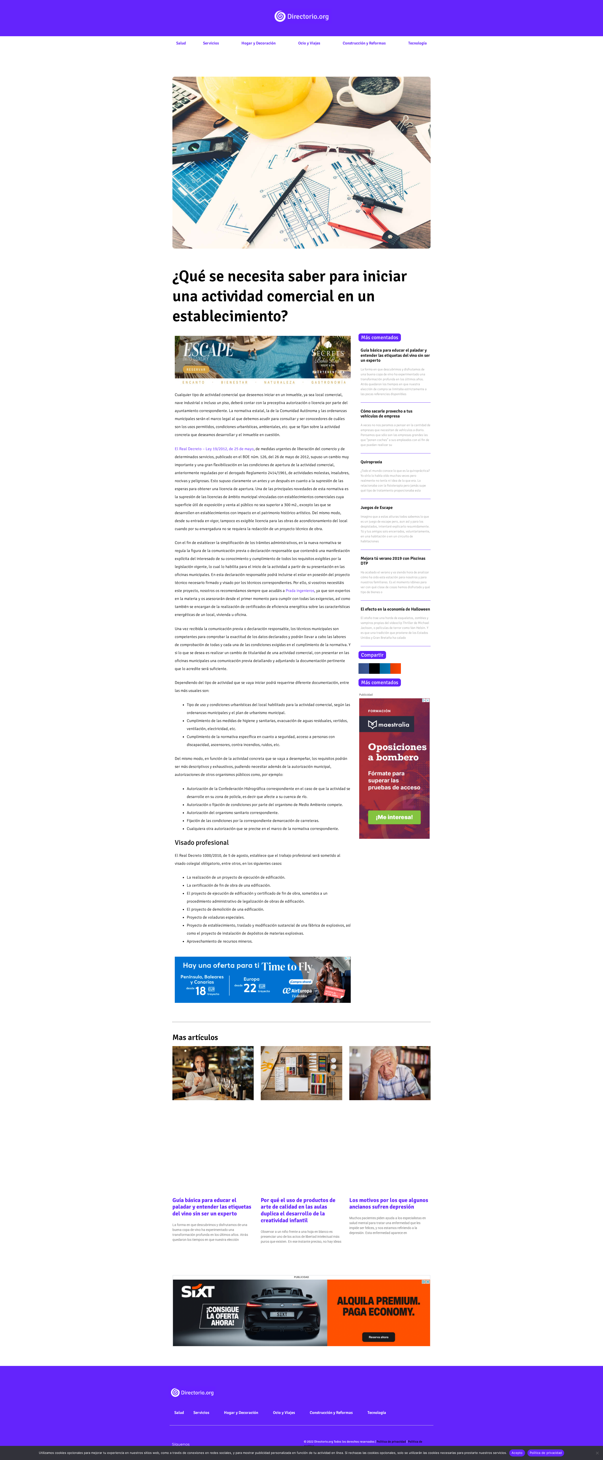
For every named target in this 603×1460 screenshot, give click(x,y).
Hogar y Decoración (258, 43)
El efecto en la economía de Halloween (395, 609)
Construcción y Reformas (364, 43)
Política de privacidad (391, 1442)
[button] (364, 668)
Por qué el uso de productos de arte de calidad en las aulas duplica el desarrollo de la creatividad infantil (298, 1210)
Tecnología (417, 43)
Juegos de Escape (377, 507)
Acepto (517, 1453)
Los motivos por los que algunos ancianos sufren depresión (388, 1203)
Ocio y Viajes (309, 43)
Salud (181, 43)
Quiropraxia (371, 461)
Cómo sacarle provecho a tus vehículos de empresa (386, 414)
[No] (597, 1453)
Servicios (211, 43)
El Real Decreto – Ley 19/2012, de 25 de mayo (214, 448)
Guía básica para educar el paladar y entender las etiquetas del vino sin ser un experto (395, 355)
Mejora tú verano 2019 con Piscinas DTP (393, 561)
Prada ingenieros (300, 590)
